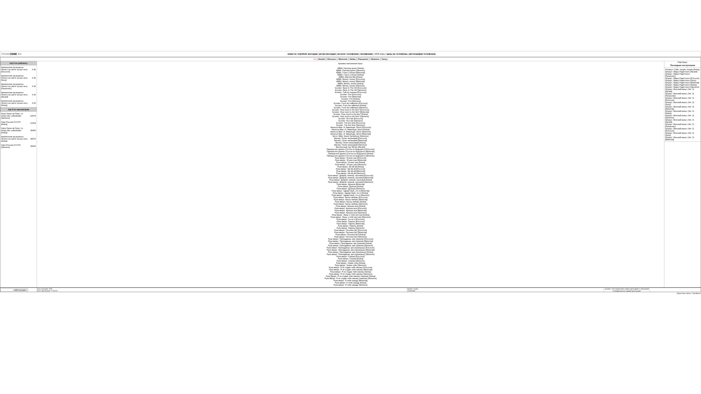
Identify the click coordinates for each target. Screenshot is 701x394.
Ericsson (5, 72)
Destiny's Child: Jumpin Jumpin (679, 69)
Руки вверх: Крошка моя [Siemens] (351, 213)
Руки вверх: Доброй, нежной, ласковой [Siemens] (350, 182)
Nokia (4, 105)
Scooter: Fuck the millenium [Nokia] (350, 105)
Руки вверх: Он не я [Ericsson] (350, 219)
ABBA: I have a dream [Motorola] (350, 73)
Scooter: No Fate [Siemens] (350, 121)
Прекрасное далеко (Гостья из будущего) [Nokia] (350, 153)
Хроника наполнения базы (350, 63)
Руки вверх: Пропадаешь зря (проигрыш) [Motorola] (350, 250)
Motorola (695, 83)
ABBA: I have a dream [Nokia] (350, 75)
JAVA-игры (379, 54)
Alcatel (4, 97)
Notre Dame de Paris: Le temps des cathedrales (12, 115)
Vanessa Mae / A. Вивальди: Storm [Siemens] (350, 132)
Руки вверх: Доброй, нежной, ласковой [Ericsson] (350, 175)
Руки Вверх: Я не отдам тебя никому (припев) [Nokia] (350, 276)
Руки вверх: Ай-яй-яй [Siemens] (350, 173)
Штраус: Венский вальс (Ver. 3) (679, 89)
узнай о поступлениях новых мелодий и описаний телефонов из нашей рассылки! (627, 290)
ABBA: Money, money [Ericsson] (350, 79)
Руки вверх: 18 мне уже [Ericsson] (350, 158)
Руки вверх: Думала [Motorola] (351, 184)
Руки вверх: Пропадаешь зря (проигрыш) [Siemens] (350, 254)
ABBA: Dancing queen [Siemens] (350, 70)
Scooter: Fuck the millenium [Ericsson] (350, 103)
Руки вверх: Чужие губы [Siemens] (350, 265)
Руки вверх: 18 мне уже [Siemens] (350, 164)
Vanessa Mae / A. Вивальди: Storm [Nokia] (350, 129)
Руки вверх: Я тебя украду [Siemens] (350, 285)
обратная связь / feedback (689, 293)
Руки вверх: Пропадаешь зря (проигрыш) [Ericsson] (350, 248)
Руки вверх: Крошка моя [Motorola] (351, 210)
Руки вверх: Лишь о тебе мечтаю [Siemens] (351, 217)
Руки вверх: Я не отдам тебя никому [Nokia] (350, 272)
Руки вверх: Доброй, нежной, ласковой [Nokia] (350, 180)
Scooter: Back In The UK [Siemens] (350, 90)
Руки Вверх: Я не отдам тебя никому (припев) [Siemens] (351, 278)
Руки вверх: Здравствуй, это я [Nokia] (350, 193)
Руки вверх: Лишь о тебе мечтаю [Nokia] (350, 215)
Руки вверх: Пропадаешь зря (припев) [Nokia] (350, 243)
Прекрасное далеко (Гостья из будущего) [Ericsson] (350, 149)
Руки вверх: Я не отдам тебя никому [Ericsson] (350, 267)
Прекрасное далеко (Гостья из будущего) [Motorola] (350, 151)
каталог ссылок (412, 289)
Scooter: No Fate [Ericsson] (350, 118)
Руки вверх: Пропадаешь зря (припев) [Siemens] (350, 245)
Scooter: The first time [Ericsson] (350, 123)
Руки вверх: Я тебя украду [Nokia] (350, 283)
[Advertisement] (109, 25)
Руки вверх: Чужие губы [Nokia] (350, 263)
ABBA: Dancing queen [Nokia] (350, 68)
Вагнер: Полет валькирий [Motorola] (350, 140)
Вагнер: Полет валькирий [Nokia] (351, 143)
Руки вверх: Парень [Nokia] (350, 226)
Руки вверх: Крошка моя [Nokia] (350, 206)
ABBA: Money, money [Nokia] (350, 83)
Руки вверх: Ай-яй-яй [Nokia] (350, 167)
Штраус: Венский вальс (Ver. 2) (679, 120)
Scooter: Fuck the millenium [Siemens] (350, 108)
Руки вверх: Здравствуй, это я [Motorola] (350, 191)
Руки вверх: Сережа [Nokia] (350, 259)
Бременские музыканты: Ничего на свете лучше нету (14, 68)
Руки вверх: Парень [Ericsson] (351, 221)
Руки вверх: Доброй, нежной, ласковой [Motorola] (350, 178)
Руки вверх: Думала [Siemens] (351, 189)
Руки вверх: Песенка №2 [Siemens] (350, 237)
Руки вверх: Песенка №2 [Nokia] (350, 234)
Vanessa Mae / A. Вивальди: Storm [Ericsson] (350, 127)
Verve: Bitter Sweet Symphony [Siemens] (350, 136)
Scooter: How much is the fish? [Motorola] (350, 112)
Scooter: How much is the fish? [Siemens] (350, 116)
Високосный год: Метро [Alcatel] (350, 147)
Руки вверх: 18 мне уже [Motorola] (350, 160)
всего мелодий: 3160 (44, 289)
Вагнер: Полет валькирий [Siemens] (350, 145)
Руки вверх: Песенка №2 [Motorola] (350, 232)
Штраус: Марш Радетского (677, 72)
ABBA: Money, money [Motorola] (350, 81)
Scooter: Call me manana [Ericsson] (350, 92)
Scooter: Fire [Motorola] (350, 97)
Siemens (5, 118)
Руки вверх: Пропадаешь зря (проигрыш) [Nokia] (350, 252)
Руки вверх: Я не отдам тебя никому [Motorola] (350, 270)
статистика (411, 291)
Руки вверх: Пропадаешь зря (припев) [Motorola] (350, 241)
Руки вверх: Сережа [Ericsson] (350, 256)
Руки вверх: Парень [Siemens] (350, 228)
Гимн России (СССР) (11, 122)
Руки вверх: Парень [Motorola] (350, 224)
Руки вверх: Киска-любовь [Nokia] (350, 202)
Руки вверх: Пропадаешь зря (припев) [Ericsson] (350, 239)
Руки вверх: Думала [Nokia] (350, 186)
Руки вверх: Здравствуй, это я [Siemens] (350, 195)
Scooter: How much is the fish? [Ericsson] (350, 110)
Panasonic (6, 88)
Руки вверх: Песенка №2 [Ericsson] (350, 230)
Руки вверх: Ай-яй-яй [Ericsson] (350, 169)
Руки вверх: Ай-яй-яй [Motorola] (350, 171)
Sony (4, 80)
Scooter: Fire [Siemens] (350, 101)
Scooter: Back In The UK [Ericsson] (350, 88)
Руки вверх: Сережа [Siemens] (351, 261)
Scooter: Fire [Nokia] (350, 99)
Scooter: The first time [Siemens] (350, 125)
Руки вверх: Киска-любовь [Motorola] (350, 199)
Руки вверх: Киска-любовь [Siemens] (350, 204)
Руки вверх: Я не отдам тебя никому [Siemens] (350, 274)
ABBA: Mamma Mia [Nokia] (350, 77)
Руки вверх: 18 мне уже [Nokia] (350, 162)
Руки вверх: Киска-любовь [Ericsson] (350, 197)
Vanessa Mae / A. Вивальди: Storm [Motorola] (350, 134)
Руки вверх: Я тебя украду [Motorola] (350, 280)
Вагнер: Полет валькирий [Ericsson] (350, 138)
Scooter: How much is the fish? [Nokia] (350, 114)
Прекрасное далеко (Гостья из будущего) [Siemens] (350, 156)
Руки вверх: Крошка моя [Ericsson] (350, 208)
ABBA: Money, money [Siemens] (350, 86)
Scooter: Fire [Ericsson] (350, 94)
